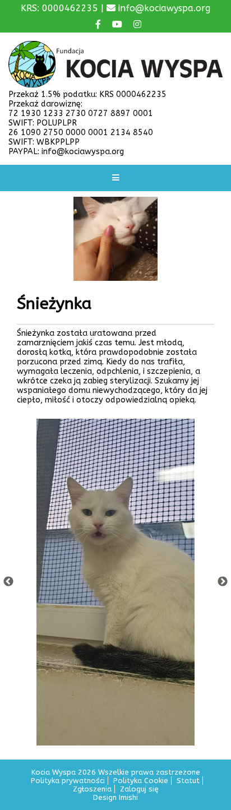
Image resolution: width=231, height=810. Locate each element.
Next (222, 581)
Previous (8, 581)
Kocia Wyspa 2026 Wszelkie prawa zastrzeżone (115, 772)
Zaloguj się (139, 789)
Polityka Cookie (140, 780)
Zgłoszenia (92, 789)
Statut (188, 780)
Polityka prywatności (68, 780)
